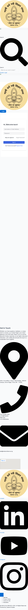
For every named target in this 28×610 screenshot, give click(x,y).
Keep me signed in (9, 137)
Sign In (14, 142)
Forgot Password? (20, 137)
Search (2, 37)
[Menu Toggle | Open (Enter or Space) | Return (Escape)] (2, 595)
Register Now (19, 145)
